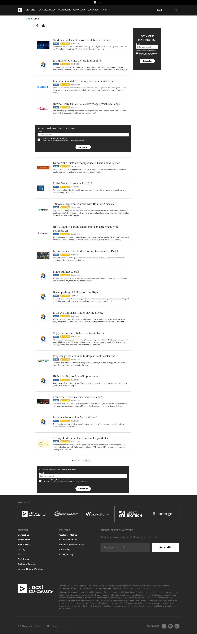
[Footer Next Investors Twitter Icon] (170, 626)
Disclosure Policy (68, 539)
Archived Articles (26, 564)
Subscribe (83, 147)
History (21, 549)
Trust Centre (24, 539)
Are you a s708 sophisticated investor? (146, 50)
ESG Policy (65, 549)
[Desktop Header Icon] (21, 10)
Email (40, 131)
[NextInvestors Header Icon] (98, 2)
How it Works (25, 544)
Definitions (23, 559)
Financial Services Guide (71, 544)
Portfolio (30, 10)
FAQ (20, 554)
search (176, 10)
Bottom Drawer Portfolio (30, 569)
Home (27, 19)
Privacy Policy (66, 554)
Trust (104, 10)
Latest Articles (47, 10)
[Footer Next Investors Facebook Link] (164, 626)
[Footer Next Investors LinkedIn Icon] (176, 626)
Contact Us (23, 534)
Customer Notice (68, 534)
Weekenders (64, 10)
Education (93, 10)
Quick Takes (79, 10)
